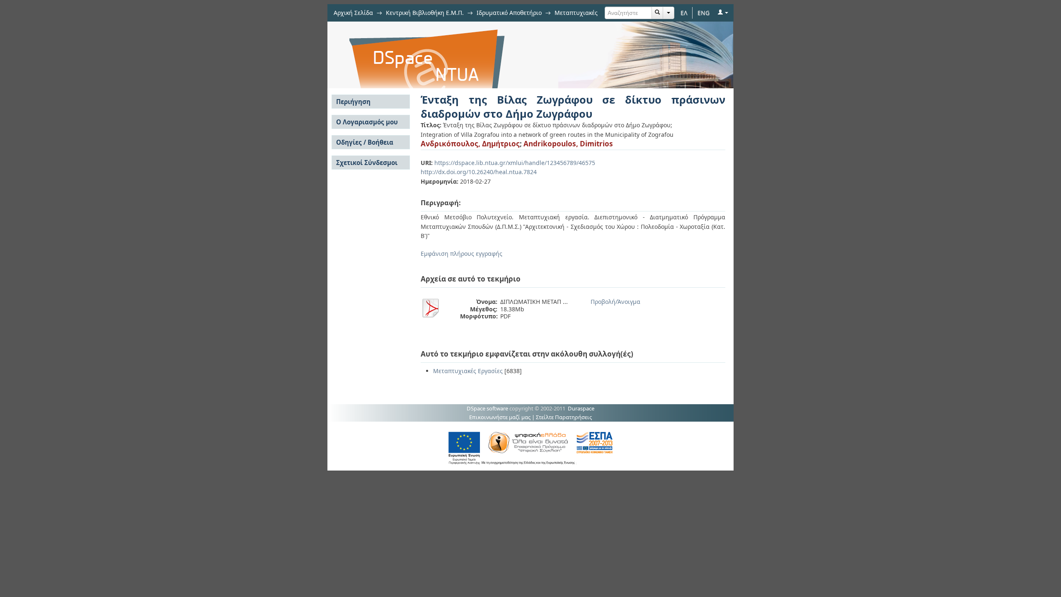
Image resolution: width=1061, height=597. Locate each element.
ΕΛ (684, 13)
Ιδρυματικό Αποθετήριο (509, 13)
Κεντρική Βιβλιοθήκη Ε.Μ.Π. (425, 13)
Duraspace (581, 408)
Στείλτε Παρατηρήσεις (564, 417)
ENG (704, 13)
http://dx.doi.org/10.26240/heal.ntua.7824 (479, 172)
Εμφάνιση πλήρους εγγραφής (461, 253)
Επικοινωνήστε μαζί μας (499, 417)
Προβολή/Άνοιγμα (615, 302)
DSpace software (487, 408)
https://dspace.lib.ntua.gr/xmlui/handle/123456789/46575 (514, 163)
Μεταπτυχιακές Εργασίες (468, 371)
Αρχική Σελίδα (353, 13)
